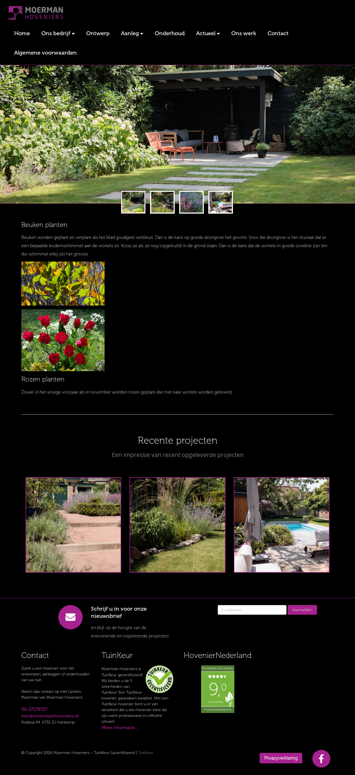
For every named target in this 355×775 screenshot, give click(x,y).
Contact (278, 33)
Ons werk (243, 33)
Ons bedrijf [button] (55, 33)
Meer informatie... (120, 727)
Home (22, 33)
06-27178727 (34, 709)
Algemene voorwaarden (45, 52)
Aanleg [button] (130, 33)
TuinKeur (145, 752)
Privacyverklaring (281, 758)
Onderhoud (170, 33)
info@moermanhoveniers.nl (50, 716)
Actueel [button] (205, 33)
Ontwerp (98, 33)
